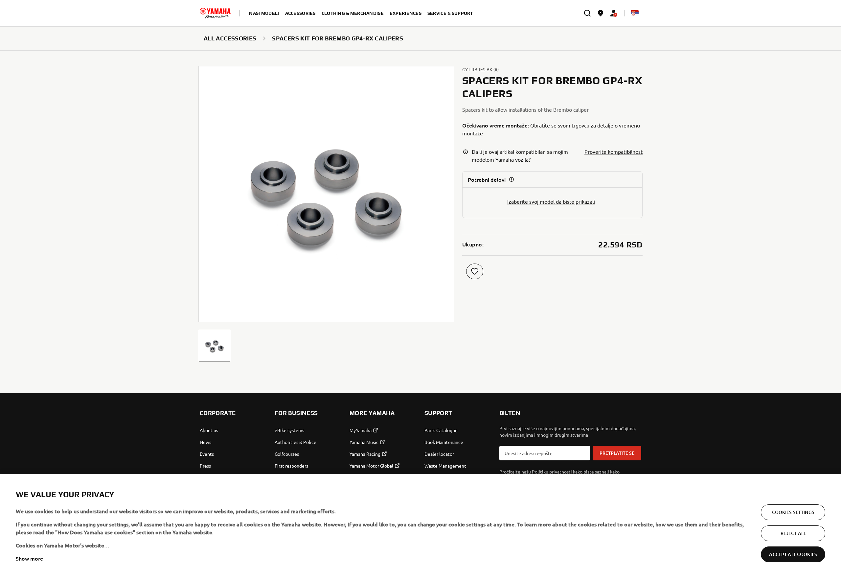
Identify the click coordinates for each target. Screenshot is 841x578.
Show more (29, 558)
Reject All (793, 533)
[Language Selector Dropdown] (634, 13)
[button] (214, 345)
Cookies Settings (793, 512)
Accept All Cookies (793, 554)
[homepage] (215, 13)
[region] (420, 526)
